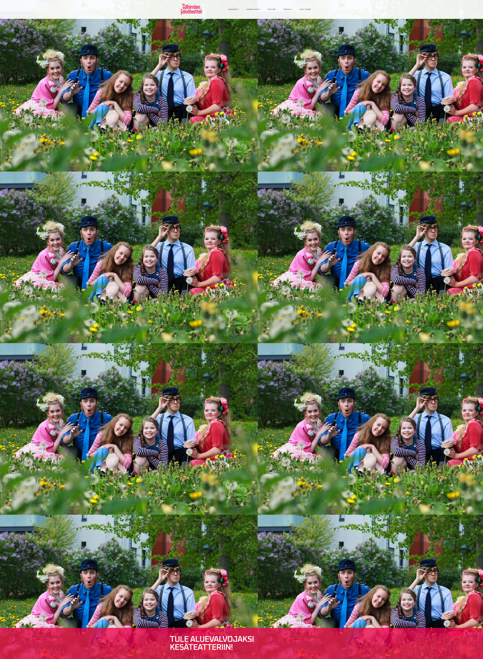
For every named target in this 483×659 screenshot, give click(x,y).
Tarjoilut (287, 9)
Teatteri (271, 9)
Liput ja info (305, 9)
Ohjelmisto (233, 9)
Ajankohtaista (253, 9)
